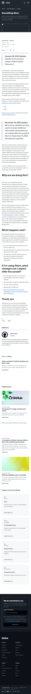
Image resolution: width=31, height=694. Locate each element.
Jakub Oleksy (5, 483)
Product (19, 8)
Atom (9, 320)
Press (16, 673)
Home (3, 8)
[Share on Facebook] (11, 50)
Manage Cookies (22, 687)
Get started (7, 581)
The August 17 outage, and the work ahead (14, 410)
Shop (16, 675)
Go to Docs (7, 512)
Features (4, 645)
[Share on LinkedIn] (14, 50)
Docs (3, 665)
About (16, 665)
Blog (8, 3)
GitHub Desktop (8, 215)
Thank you (8, 299)
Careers (17, 670)
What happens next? (14, 230)
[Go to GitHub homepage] (5, 638)
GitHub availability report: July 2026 (14, 475)
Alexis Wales (5, 370)
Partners (17, 647)
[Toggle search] (24, 2)
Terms (12, 687)
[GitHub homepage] (3, 3)
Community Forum (6, 668)
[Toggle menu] (28, 2)
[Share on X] (7, 50)
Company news (6, 407)
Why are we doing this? (15, 175)
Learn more (7, 536)
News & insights (11, 8)
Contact (4, 675)
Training (4, 670)
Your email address (8, 609)
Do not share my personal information (10, 688)
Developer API (18, 645)
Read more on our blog (8, 113)
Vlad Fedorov (5, 417)
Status (3, 673)
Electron (17, 652)
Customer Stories (6, 652)
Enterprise (4, 650)
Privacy (16, 687)
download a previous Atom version (11, 103)
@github (12, 40)
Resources (4, 657)
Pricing (3, 655)
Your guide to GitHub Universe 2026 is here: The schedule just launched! (15, 441)
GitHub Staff (5, 40)
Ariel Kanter (5, 452)
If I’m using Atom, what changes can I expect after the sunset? (15, 268)
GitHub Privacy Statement (14, 621)
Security (4, 647)
